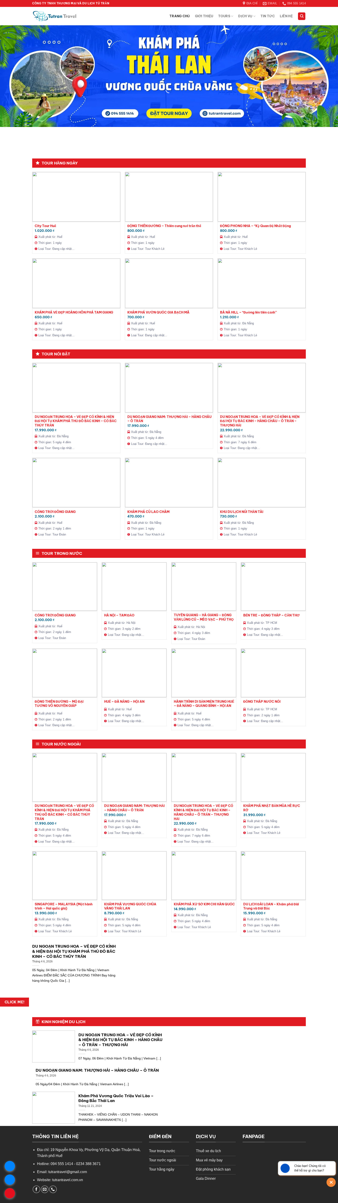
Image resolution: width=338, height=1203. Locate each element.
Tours (224, 16)
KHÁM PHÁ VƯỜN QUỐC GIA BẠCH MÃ (158, 312)
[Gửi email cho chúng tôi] (45, 1189)
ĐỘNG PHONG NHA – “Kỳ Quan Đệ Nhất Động (255, 226)
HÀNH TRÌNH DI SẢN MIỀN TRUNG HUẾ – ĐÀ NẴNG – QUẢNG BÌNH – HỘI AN (204, 703)
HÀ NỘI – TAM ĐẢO (119, 615)
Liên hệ (286, 16)
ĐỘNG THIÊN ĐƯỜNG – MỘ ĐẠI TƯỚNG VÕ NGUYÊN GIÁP (59, 703)
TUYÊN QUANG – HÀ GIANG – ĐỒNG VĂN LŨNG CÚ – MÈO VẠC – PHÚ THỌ (204, 617)
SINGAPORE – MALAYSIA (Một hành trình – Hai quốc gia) (64, 906)
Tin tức (268, 16)
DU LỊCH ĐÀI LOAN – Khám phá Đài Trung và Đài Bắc (271, 906)
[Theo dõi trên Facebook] (36, 1189)
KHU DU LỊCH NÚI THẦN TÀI (241, 512)
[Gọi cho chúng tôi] (53, 1189)
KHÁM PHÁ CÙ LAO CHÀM (148, 512)
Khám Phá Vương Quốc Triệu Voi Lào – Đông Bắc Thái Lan (116, 1098)
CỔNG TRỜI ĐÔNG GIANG (55, 512)
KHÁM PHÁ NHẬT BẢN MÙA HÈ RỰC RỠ (271, 808)
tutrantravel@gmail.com (67, 1172)
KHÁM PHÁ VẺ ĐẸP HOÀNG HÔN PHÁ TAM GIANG (74, 312)
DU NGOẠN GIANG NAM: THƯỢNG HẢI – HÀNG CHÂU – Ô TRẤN (169, 419)
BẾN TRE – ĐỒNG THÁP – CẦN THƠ (271, 615)
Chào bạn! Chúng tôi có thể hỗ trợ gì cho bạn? (310, 1168)
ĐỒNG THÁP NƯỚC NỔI (262, 701)
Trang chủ (179, 16)
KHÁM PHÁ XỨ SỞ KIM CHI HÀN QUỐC (204, 904)
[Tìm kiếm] (301, 16)
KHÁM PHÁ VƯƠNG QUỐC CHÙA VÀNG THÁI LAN (130, 906)
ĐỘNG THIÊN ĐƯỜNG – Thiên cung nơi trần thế (164, 226)
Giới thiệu (204, 16)
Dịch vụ (245, 16)
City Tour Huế (45, 226)
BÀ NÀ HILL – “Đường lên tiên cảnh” (248, 312)
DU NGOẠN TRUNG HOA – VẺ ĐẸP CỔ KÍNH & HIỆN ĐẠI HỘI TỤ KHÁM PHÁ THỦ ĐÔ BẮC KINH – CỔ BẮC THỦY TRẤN (76, 421)
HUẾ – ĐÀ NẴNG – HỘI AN (124, 701)
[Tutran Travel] (55, 16)
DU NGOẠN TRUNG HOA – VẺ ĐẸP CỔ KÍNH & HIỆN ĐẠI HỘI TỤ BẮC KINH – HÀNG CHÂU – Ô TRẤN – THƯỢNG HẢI (259, 421)
